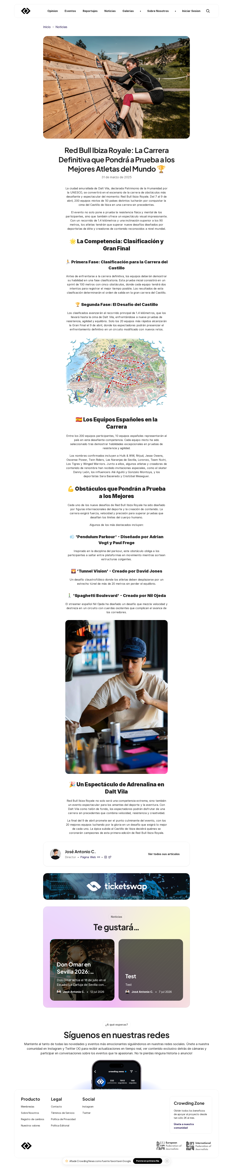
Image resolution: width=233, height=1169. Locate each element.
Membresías (27, 1106)
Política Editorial (60, 1125)
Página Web (88, 857)
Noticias (61, 27)
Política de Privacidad (63, 1119)
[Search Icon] (208, 11)
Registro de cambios (32, 1119)
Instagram (87, 1106)
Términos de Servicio (63, 1112)
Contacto (56, 1106)
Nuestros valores (30, 1125)
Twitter (86, 1112)
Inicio (47, 27)
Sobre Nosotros (30, 1112)
